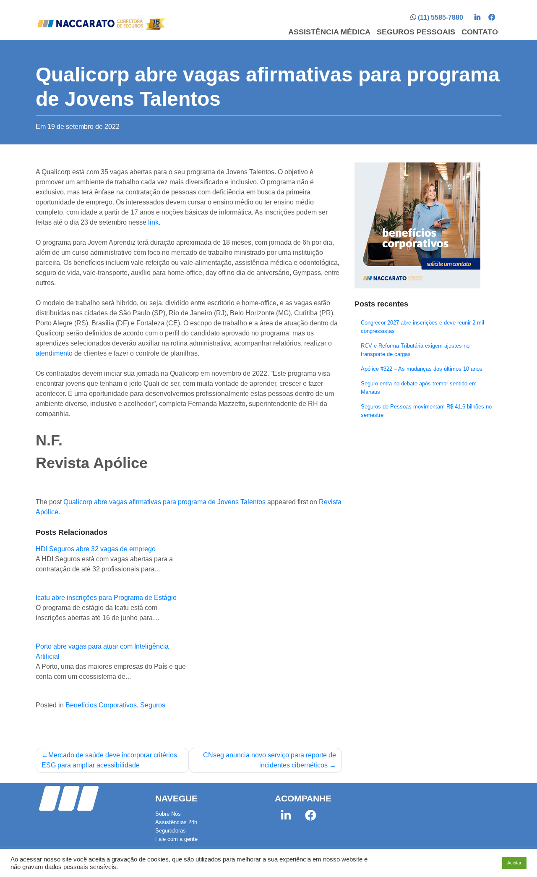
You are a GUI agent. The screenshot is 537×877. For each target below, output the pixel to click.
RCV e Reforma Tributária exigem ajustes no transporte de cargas (415, 350)
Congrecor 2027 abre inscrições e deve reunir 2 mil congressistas (422, 326)
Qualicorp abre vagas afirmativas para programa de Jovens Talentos (164, 501)
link (153, 222)
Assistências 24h (176, 822)
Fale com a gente (176, 839)
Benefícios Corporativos (101, 705)
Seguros (152, 705)
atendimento (54, 353)
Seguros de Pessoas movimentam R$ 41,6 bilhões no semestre (426, 410)
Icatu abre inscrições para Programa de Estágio (106, 597)
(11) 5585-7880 (440, 17)
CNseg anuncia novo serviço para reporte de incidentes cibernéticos (269, 760)
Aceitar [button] (514, 862)
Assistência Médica (329, 32)
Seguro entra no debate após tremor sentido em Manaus (419, 387)
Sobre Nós (168, 814)
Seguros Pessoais (416, 32)
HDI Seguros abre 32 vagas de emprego (96, 548)
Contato (479, 32)
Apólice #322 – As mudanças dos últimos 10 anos (421, 369)
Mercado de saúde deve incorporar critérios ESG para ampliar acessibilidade (109, 760)
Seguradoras (170, 830)
